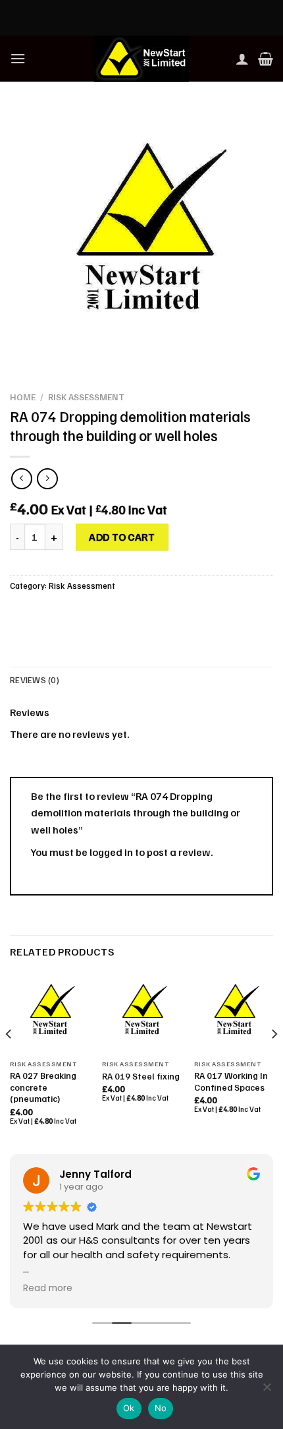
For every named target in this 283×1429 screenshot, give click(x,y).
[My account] (242, 58)
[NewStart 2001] (141, 59)
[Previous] (9, 1060)
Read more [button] (47, 1288)
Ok (129, 1408)
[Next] (273, 1060)
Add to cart (122, 536)
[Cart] (265, 58)
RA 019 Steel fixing (141, 1075)
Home (23, 396)
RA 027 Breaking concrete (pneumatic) (43, 1087)
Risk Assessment (86, 396)
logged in (111, 852)
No (161, 1408)
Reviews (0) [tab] (34, 680)
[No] (266, 1390)
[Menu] (18, 58)
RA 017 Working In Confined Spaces (231, 1081)
